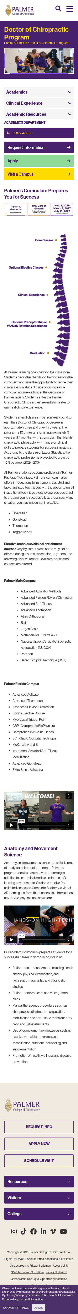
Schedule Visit (39, 1160)
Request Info (39, 1127)
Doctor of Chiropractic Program (49, 42)
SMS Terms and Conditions (27, 1272)
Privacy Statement (40, 1265)
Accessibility (60, 1265)
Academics (20, 42)
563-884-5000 (22, 133)
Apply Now (39, 1144)
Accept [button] (38, 1307)
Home (8, 42)
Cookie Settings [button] (16, 1307)
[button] (69, 9)
